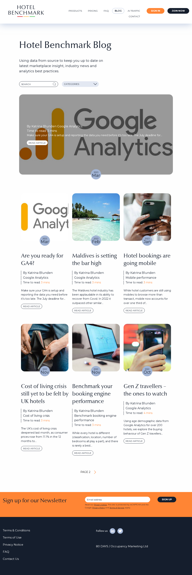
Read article (31, 306)
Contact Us (11, 559)
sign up (167, 499)
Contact (134, 16)
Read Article (134, 310)
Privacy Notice (13, 544)
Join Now (178, 10)
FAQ (106, 10)
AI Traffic (134, 10)
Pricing (93, 10)
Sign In (155, 10)
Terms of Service (117, 507)
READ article (37, 142)
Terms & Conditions (16, 530)
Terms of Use (12, 537)
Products (75, 10)
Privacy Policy (98, 507)
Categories (71, 84)
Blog (118, 10)
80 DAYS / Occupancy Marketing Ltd (122, 546)
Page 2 (85, 472)
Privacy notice (100, 504)
